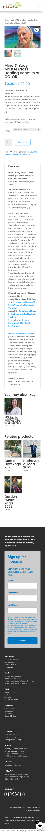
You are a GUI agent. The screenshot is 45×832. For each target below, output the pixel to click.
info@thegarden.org (13, 740)
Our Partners (9, 662)
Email (10, 580)
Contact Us (8, 667)
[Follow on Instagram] (12, 794)
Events (34, 152)
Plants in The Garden (12, 678)
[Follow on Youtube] (17, 794)
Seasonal (26, 155)
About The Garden (11, 660)
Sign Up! (22, 640)
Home (6, 20)
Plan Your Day (9, 692)
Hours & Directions (11, 700)
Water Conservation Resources (16, 683)
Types (8, 131)
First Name (13, 593)
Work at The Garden (11, 665)
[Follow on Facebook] (6, 794)
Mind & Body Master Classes (21, 333)
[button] (36, 30)
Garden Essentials (12, 155)
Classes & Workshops (12, 676)
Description (13, 166)
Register (23, 142)
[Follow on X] (22, 794)
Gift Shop (8, 697)
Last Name (13, 605)
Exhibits (7, 695)
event (13, 20)
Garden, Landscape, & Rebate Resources (19, 681)
